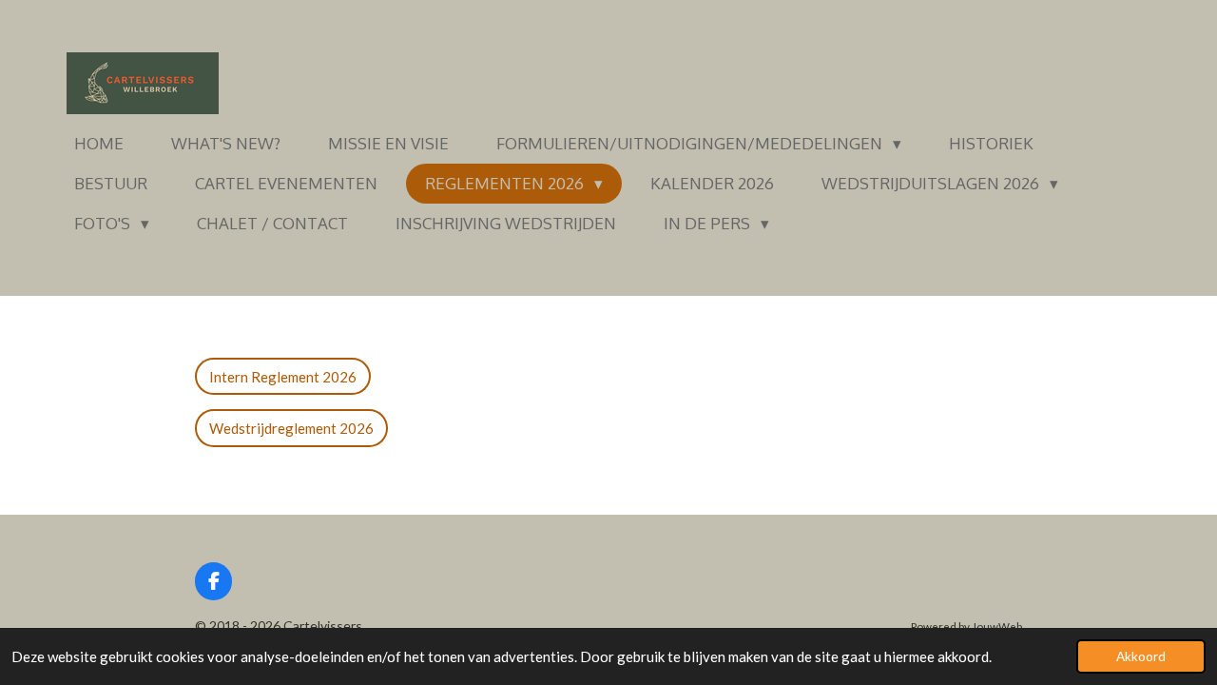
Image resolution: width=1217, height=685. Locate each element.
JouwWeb (997, 626)
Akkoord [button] (1141, 656)
